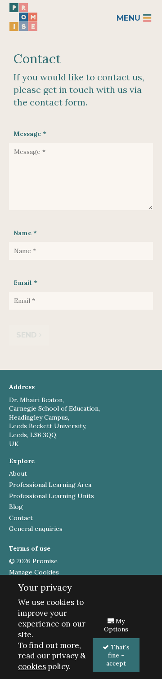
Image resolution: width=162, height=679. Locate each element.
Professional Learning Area (50, 485)
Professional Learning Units (51, 496)
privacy (65, 656)
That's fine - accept (118, 655)
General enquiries (36, 529)
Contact (21, 518)
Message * (30, 134)
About (18, 473)
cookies (32, 666)
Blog (16, 507)
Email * (25, 283)
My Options (116, 625)
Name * (25, 233)
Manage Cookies (34, 572)
